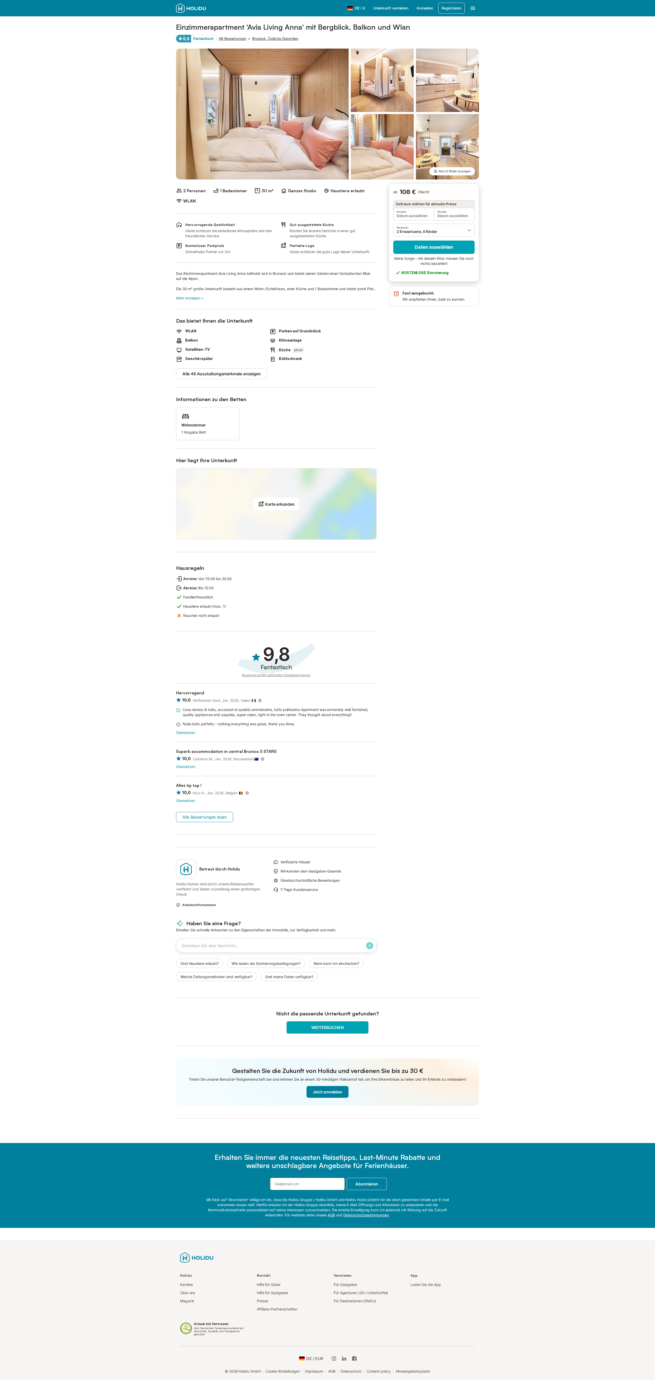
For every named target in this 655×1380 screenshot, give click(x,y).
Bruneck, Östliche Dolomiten (275, 38)
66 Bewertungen (232, 38)
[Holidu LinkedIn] (344, 1358)
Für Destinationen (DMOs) (355, 1301)
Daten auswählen (434, 247)
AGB (331, 1371)
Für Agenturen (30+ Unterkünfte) (361, 1293)
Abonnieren (366, 1183)
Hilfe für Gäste (268, 1284)
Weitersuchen (327, 1027)
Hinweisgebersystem (413, 1371)
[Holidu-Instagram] (334, 1358)
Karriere (186, 1284)
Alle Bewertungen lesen (204, 817)
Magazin (187, 1301)
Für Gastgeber (345, 1284)
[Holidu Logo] (201, 8)
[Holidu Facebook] (354, 1358)
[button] (434, 230)
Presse (262, 1301)
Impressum (314, 1371)
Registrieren (451, 8)
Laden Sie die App (425, 1284)
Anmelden (425, 8)
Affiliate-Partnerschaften (277, 1309)
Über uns (187, 1293)
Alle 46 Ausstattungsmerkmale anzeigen (221, 373)
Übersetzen (185, 732)
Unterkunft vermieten (390, 8)
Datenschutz (351, 1371)
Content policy (379, 1371)
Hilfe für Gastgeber (272, 1293)
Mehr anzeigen (188, 298)
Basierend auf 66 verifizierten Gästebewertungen (276, 675)
